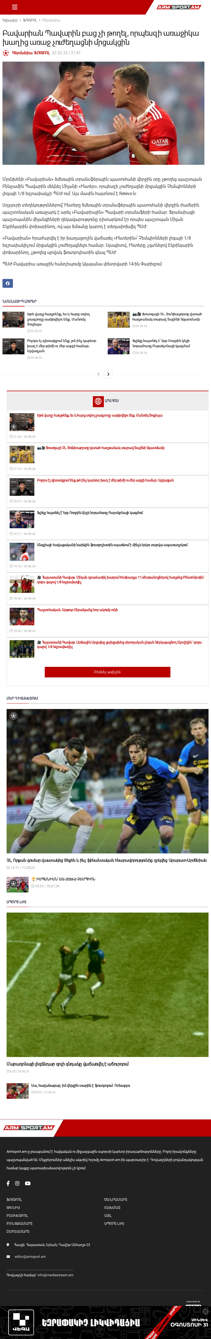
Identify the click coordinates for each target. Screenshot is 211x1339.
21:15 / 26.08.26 (24, 469)
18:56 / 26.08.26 (24, 598)
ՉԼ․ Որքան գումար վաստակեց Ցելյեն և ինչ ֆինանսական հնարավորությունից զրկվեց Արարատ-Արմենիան (107, 860)
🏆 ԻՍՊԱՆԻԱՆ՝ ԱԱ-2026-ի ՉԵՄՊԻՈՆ (63, 879)
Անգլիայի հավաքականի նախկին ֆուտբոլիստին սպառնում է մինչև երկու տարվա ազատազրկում (112, 545)
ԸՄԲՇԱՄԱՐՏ (18, 1232)
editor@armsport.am (30, 1257)
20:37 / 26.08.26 (24, 501)
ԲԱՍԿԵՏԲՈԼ (17, 1216)
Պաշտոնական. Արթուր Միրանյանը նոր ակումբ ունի (77, 610)
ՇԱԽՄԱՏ (112, 1208)
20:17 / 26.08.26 (24, 534)
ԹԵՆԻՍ (13, 1208)
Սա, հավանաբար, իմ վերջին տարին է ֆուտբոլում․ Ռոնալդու (80, 1085)
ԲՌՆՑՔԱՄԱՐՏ (19, 1224)
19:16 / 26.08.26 (24, 566)
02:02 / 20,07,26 (47, 886)
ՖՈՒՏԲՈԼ (30, 20)
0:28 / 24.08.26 (19, 1071)
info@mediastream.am (55, 1275)
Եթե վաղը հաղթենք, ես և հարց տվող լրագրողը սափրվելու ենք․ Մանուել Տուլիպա (58, 319)
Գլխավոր (10, 20)
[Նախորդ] (99, 374)
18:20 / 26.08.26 (24, 631)
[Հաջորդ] (108, 374)
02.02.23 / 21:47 (66, 53)
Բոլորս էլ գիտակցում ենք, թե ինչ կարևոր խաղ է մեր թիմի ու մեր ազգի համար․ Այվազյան (61, 345)
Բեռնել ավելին (107, 672)
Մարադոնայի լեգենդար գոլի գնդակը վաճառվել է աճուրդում (67, 1064)
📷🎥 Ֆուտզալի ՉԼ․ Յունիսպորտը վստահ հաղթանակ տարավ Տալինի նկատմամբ (101, 448)
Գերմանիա (51, 20)
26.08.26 (36, 331)
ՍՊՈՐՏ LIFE (114, 1224)
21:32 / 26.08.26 (24, 437)
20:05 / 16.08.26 (44, 1092)
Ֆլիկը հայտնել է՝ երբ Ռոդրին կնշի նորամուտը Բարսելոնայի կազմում (90, 513)
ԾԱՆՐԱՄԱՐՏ (115, 1200)
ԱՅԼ (107, 1216)
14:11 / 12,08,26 (22, 868)
